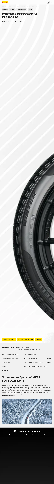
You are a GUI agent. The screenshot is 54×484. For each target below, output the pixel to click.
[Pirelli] (6, 2)
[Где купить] (48, 2)
